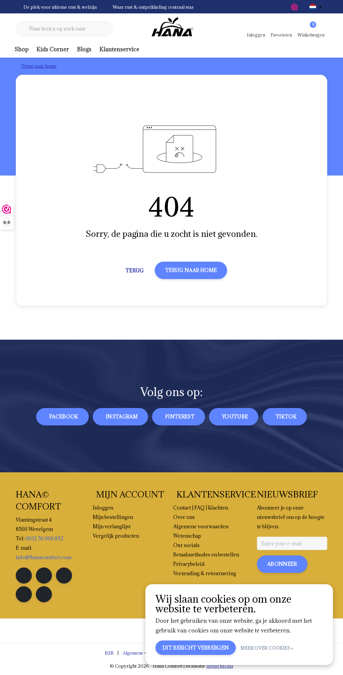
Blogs (84, 49)
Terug (135, 270)
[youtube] (24, 594)
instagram (122, 416)
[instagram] (44, 575)
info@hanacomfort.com (43, 557)
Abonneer (282, 564)
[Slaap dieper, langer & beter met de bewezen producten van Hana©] (171, 28)
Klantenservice (119, 49)
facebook (63, 416)
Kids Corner (53, 49)
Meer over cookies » (267, 648)
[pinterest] (64, 575)
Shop (21, 49)
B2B (109, 653)
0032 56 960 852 (44, 538)
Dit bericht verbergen (195, 648)
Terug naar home (191, 270)
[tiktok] (44, 594)
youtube (235, 416)
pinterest (180, 416)
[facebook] (24, 575)
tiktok (286, 416)
